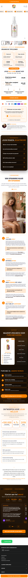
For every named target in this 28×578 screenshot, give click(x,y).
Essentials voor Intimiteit (5, 560)
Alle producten (3, 555)
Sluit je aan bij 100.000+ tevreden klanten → (14, 531)
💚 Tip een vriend (7, 541)
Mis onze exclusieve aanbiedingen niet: (9, 547)
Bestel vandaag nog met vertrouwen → (14, 396)
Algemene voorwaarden (6, 564)
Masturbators (3, 558)
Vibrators (3, 557)
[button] (14, 78)
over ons (3, 568)
